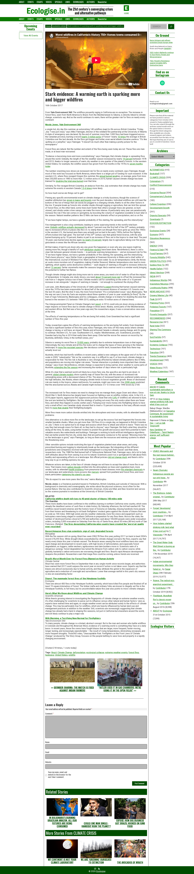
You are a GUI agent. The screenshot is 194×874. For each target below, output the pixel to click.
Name (47, 742)
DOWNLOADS (78, 2)
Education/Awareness (160, 238)
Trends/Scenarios (158, 356)
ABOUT (21, 2)
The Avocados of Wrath (130, 862)
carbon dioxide (74, 467)
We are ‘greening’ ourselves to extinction (96, 861)
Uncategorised (156, 360)
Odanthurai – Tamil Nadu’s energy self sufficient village (162, 435)
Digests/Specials (158, 215)
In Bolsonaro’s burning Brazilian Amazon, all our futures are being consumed (62, 822)
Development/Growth (160, 208)
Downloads (155, 219)
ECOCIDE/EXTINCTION (160, 223)
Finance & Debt (157, 249)
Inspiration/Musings (159, 284)
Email (47, 752)
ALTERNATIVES (157, 170)
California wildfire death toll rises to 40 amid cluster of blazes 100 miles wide (83, 499)
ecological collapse (95, 652)
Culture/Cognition (158, 204)
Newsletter (102, 2)
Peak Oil (154, 299)
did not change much (117, 457)
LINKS (67, 2)
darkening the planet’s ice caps (76, 474)
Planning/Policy (157, 303)
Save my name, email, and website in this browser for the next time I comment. (59, 774)
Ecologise (167, 611)
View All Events (31, 35)
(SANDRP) (167, 49)
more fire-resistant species (70, 347)
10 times (122, 137)
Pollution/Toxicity (158, 307)
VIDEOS (49, 2)
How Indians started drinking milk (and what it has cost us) (161, 402)
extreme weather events (116, 652)
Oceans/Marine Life (159, 295)
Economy (154, 234)
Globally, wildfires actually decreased (67, 227)
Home (48, 26)
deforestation (79, 652)
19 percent (128, 159)
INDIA (152, 276)
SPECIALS (58, 2)
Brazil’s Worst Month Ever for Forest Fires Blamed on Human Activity (79, 558)
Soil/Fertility (155, 337)
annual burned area (108, 176)
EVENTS (31, 2)
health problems (76, 469)
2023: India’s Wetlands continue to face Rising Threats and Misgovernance (162, 55)
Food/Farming (156, 253)
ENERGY (153, 246)
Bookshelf (154, 173)
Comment (49, 713)
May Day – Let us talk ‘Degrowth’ (161, 423)
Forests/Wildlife (157, 257)
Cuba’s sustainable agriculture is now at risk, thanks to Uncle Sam (162, 391)
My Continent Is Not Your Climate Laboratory (62, 861)
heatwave (49, 655)
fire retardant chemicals (132, 469)
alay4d (153, 387)
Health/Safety (156, 269)
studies (97, 249)
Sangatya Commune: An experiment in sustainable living (162, 414)
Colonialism (155, 181)
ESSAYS (40, 2)
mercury (95, 472)
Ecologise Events (158, 230)
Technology (155, 348)
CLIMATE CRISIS (59, 26)
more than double (60, 408)
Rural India (154, 326)
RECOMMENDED (157, 318)
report (98, 304)
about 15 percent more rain (108, 277)
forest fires (134, 652)
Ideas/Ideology (157, 272)
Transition (154, 352)
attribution (89, 249)
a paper (107, 287)
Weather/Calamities (159, 371)
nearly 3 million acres (91, 137)
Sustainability (156, 341)
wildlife (71, 655)
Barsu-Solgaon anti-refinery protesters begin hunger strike (161, 41)
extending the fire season (66, 367)
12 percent (56, 267)
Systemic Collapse (158, 345)
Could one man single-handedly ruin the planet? (96, 825)
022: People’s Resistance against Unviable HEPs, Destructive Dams (160, 63)
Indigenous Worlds (158, 280)
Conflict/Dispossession (161, 185)
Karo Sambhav (156, 429)
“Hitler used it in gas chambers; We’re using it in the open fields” (120, 689)
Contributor (161, 458)
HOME (126, 13)
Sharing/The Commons (160, 329)
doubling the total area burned (69, 181)
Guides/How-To (157, 265)
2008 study (130, 382)
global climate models (63, 374)
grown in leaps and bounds (79, 200)
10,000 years (83, 342)
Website (48, 762)
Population (155, 310)
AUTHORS (91, 2)
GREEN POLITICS (158, 261)
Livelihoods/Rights (158, 288)
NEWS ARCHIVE (157, 291)
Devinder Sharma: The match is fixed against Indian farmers (74, 689)
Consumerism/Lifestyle (161, 196)
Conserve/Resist (158, 192)
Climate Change (65, 652)
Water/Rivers (156, 367)
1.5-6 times (86, 188)
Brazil (54, 652)
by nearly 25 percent (92, 240)
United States (61, 655)
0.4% (114, 397)
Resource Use (156, 322)
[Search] (171, 26)
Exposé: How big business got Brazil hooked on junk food (130, 823)
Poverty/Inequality (158, 314)
